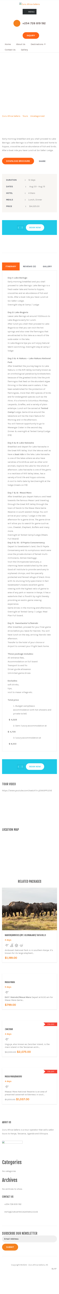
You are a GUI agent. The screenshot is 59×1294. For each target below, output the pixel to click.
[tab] (11, 266)
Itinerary (10, 266)
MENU (31, 11)
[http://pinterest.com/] (11, 1219)
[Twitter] (48, 161)
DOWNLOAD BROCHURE (18, 161)
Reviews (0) (29, 266)
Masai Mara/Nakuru (13, 1076)
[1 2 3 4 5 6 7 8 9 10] (20, 227)
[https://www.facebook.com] (3, 1219)
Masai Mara (10, 982)
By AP (54, 1269)
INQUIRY (31, 35)
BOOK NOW (35, 227)
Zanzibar (9, 1029)
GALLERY (47, 266)
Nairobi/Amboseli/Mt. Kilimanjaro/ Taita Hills (25, 935)
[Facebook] (43, 161)
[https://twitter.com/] (7, 1219)
